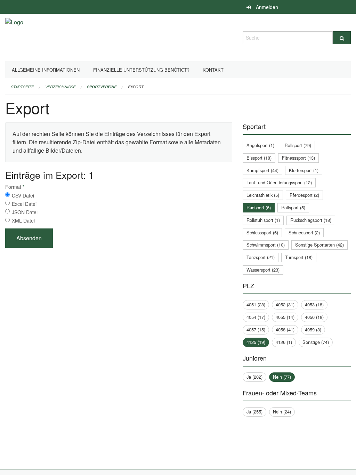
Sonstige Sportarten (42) (319, 244)
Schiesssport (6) (262, 232)
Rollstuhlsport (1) (263, 220)
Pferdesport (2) (304, 195)
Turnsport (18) (299, 257)
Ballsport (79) (298, 145)
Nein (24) (282, 411)
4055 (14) (285, 317)
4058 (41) (285, 329)
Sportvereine (101, 86)
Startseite (22, 86)
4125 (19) (255, 342)
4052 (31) (285, 304)
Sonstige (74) (315, 342)
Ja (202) (254, 376)
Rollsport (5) (293, 207)
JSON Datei (25, 212)
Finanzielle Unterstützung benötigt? (141, 69)
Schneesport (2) (304, 232)
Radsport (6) (258, 207)
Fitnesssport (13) (298, 157)
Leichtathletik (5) (262, 195)
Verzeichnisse (60, 86)
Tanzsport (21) (260, 257)
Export (136, 86)
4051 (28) (255, 304)
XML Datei (23, 220)
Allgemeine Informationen (46, 69)
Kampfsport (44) (262, 170)
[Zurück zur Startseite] (14, 37)
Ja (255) (254, 411)
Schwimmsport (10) (265, 244)
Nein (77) (282, 376)
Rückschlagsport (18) (310, 220)
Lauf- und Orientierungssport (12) (279, 182)
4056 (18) (314, 317)
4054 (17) (255, 317)
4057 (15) (255, 329)
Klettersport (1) (303, 170)
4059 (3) (313, 329)
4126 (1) (284, 342)
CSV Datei (23, 195)
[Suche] (342, 37)
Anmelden (267, 6)
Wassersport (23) (263, 269)
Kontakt (213, 69)
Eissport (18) (259, 157)
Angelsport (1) (260, 145)
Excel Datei (24, 203)
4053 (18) (314, 304)
